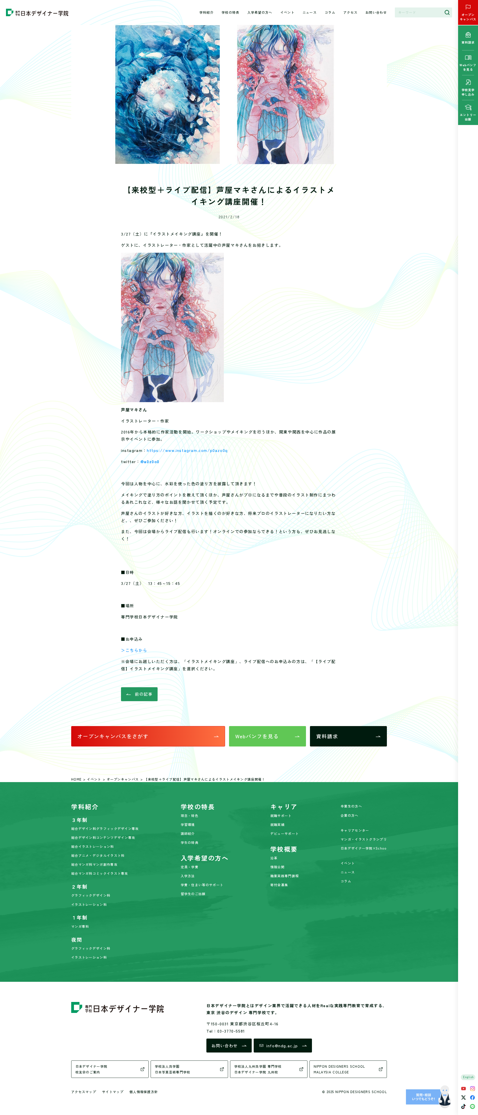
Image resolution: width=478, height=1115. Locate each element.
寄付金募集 (279, 884)
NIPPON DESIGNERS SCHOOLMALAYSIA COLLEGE (339, 1069)
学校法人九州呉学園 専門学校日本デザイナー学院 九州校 (258, 1069)
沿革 (274, 858)
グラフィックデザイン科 (90, 895)
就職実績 (277, 824)
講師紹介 (188, 833)
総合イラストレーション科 (92, 846)
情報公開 (277, 867)
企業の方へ (349, 815)
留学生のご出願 (193, 893)
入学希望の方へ (259, 12)
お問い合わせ (376, 12)
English (468, 1077)
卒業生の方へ (351, 806)
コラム (330, 12)
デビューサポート (284, 833)
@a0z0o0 (150, 461)
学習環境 (188, 824)
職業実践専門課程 (284, 875)
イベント (287, 12)
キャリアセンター (355, 830)
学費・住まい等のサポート (202, 884)
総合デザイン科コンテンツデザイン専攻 (103, 837)
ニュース (309, 12)
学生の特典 (190, 842)
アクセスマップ (83, 1091)
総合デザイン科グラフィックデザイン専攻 (105, 828)
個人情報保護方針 (143, 1091)
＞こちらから (134, 650)
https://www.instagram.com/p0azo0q (187, 450)
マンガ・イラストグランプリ (364, 839)
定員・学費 (190, 867)
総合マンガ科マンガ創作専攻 (94, 864)
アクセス (350, 12)
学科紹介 (206, 12)
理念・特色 (190, 815)
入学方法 (188, 875)
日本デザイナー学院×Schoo (364, 848)
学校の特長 (230, 12)
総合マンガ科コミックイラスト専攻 (99, 873)
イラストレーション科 (89, 904)
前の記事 (143, 694)
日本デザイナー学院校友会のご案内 (91, 1069)
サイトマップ (112, 1091)
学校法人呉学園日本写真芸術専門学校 (172, 1069)
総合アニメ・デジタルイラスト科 (98, 855)
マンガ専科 (80, 926)
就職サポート (281, 815)
